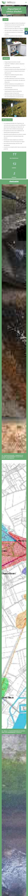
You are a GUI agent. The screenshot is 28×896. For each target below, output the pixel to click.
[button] (26, 2)
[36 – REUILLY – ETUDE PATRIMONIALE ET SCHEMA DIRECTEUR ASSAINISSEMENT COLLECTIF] (14, 594)
